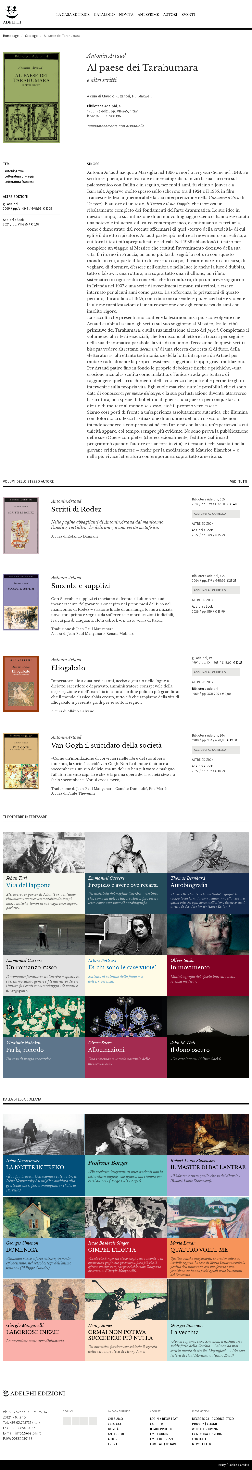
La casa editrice (73, 15)
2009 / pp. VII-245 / (27, 206)
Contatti (199, 1439)
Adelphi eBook (202, 530)
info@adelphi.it (28, 1433)
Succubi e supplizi (80, 586)
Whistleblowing (205, 1429)
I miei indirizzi (161, 1439)
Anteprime (148, 15)
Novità (126, 15)
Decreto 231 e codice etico (213, 1419)
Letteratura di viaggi (18, 176)
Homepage (11, 36)
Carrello (157, 1424)
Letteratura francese (18, 182)
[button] (237, 56)
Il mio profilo (161, 1429)
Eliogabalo (68, 668)
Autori (170, 15)
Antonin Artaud (106, 55)
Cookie (212, 1424)
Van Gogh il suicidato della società (106, 745)
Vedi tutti (239, 482)
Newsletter (201, 1444)
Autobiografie (13, 171)
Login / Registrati (164, 1419)
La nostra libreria (207, 1434)
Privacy (198, 1424)
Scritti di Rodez (76, 509)
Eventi (188, 15)
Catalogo (104, 15)
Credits (244, 1465)
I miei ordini (160, 1434)
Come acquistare (163, 1444)
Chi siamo (115, 1419)
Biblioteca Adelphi (102, 106)
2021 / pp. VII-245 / (21, 222)
